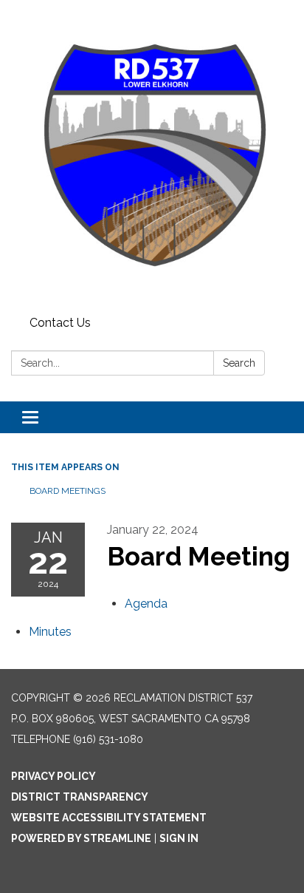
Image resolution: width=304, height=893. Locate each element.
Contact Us (60, 323)
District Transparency (79, 797)
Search (239, 363)
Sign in (178, 838)
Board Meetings (68, 491)
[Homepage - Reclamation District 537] (152, 155)
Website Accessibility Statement (109, 818)
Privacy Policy (53, 776)
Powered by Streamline (81, 838)
